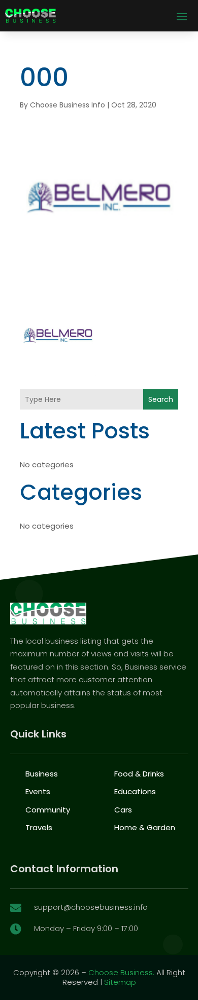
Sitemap (120, 982)
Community (47, 809)
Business (41, 773)
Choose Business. (121, 972)
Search (160, 399)
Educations (135, 791)
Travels (38, 827)
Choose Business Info (67, 105)
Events (37, 791)
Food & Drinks (139, 773)
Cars (123, 809)
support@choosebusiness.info (91, 907)
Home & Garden (144, 827)
